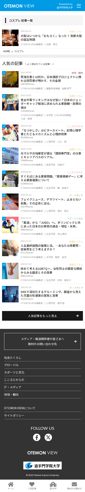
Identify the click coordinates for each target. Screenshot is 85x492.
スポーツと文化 (14, 372)
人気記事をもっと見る (42, 316)
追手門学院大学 (65, 7)
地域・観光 (11, 394)
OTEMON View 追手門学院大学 (19, 5)
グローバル (11, 365)
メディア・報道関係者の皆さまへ (42, 341)
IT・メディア (12, 387)
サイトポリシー (14, 415)
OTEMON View (42, 451)
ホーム (11, 488)
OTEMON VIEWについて (19, 408)
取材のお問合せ (74, 488)
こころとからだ (14, 380)
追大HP (53, 488)
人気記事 (32, 488)
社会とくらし (12, 357)
